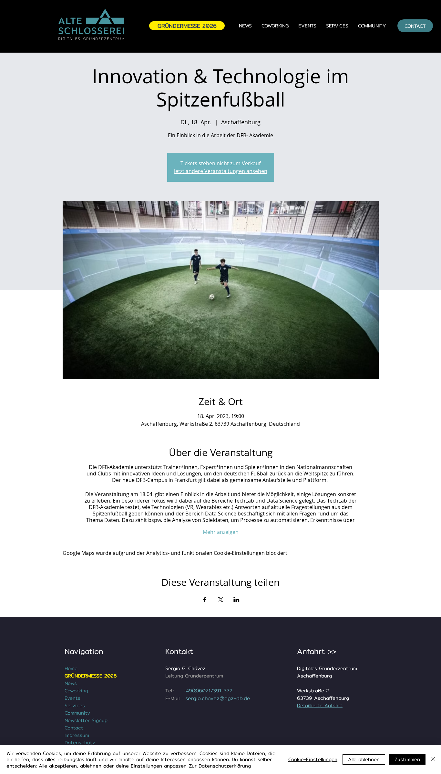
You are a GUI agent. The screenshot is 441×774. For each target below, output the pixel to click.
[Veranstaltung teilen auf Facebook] (205, 599)
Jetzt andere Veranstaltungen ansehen (220, 171)
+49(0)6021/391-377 (208, 690)
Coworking (76, 690)
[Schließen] (433, 759)
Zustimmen (407, 759)
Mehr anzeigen (221, 531)
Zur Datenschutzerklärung (220, 765)
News (71, 683)
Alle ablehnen (364, 759)
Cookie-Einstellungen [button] (312, 759)
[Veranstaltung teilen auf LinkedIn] (236, 599)
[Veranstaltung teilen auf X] (221, 599)
